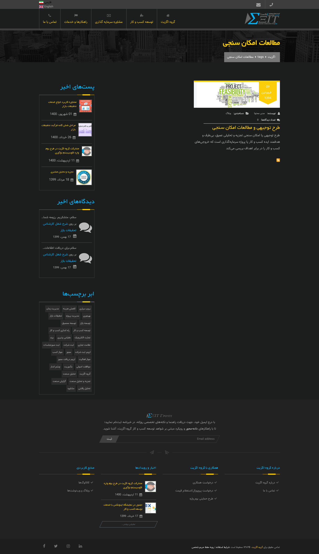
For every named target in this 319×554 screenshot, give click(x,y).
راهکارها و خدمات (75, 22)
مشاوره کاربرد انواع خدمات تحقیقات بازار (62, 104)
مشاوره (71, 388)
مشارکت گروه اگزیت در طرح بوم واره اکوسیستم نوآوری (62, 150)
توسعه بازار (85, 323)
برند (52, 338)
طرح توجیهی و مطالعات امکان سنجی (246, 126)
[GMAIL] (257, 4)
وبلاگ (228, 113)
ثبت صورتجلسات (51, 345)
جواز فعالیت (84, 359)
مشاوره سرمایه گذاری (109, 22)
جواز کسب (57, 352)
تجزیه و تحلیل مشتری (62, 171)
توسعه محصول (69, 323)
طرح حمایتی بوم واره (201, 499)
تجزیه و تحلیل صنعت (80, 381)
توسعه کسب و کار (141, 22)
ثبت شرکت (69, 345)
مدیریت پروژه (72, 316)
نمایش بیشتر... (128, 524)
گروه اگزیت (168, 22)
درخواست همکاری (203, 483)
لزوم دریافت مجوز (66, 359)
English (48, 7)
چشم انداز (55, 367)
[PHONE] (273, 4)
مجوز (68, 352)
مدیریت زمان (52, 309)
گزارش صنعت (59, 381)
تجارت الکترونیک (82, 338)
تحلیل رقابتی (84, 388)
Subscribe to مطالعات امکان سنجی (278, 160)
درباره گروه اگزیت (265, 483)
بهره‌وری (86, 316)
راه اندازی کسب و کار (59, 330)
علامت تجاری (84, 345)
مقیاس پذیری (64, 338)
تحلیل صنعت (69, 374)
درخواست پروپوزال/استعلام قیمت (194, 491)
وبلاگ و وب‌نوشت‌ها (78, 491)
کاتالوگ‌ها (84, 483)
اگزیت (271, 57)
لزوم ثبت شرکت (82, 352)
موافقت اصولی (83, 367)
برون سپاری (84, 309)
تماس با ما (50, 22)
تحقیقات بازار (56, 316)
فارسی (47, 2)
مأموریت (68, 367)
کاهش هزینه (69, 309)
